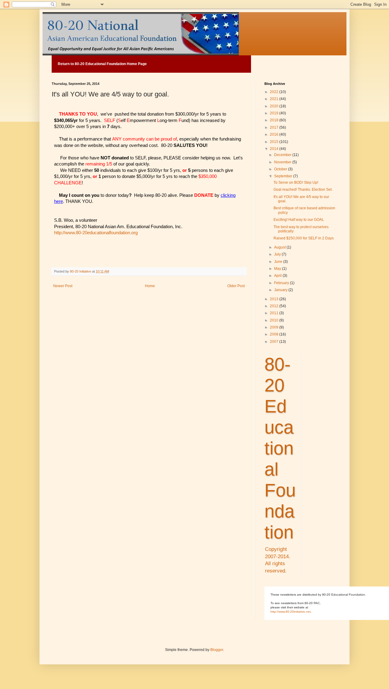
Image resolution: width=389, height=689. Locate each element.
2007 (274, 341)
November (283, 162)
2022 (274, 92)
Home (150, 286)
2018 (274, 120)
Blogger (216, 650)
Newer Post (62, 286)
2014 (274, 149)
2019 (274, 113)
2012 (274, 306)
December (283, 155)
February (282, 283)
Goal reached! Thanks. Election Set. (303, 189)
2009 (274, 327)
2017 (274, 127)
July (278, 254)
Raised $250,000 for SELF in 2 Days (304, 238)
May (278, 268)
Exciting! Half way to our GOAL (299, 219)
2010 (274, 320)
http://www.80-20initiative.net (290, 611)
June (278, 261)
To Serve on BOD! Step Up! (296, 182)
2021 (274, 99)
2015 (274, 142)
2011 (274, 313)
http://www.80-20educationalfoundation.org (96, 232)
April (278, 275)
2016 (274, 134)
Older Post (236, 286)
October (281, 169)
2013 (274, 299)
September (283, 176)
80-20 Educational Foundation (280, 448)
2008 (274, 334)
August (280, 247)
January (281, 290)
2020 (274, 106)
